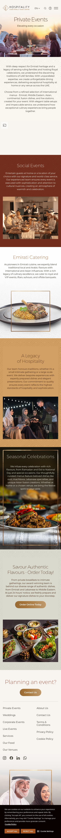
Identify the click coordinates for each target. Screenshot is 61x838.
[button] (45, 831)
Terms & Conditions (43, 724)
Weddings (9, 715)
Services (8, 735)
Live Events (10, 729)
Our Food (8, 742)
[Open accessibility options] (50, 8)
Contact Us (30, 692)
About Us (42, 708)
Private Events (11, 708)
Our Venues (10, 749)
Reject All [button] (28, 831)
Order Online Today (30, 604)
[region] (30, 138)
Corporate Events (13, 722)
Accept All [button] (12, 831)
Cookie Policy (10, 824)
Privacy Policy (45, 732)
